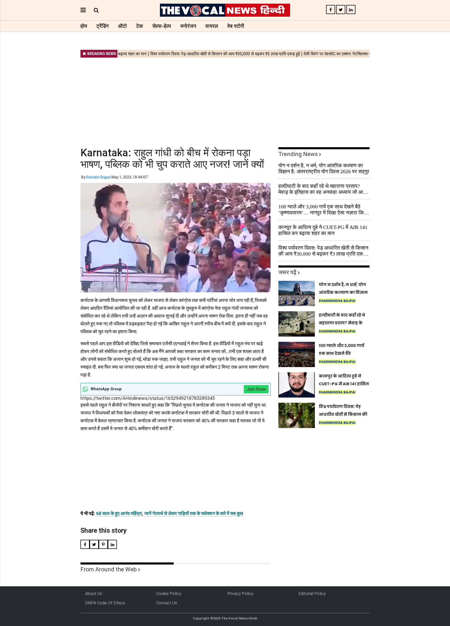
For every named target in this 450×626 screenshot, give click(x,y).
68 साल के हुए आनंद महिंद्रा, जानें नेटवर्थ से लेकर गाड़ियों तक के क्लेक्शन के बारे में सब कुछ (169, 513)
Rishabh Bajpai (98, 177)
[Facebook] (331, 9)
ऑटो (122, 26)
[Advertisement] (225, 99)
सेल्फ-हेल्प (161, 26)
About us (93, 593)
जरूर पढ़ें (287, 272)
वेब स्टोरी (235, 26)
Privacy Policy (240, 593)
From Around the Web (108, 569)
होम (83, 26)
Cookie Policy (168, 593)
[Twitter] (341, 9)
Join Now (256, 389)
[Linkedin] (351, 9)
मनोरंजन (188, 26)
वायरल (211, 26)
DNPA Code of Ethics (105, 602)
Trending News (298, 154)
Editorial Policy (312, 593)
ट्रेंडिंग (102, 26)
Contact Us (166, 602)
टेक (139, 26)
